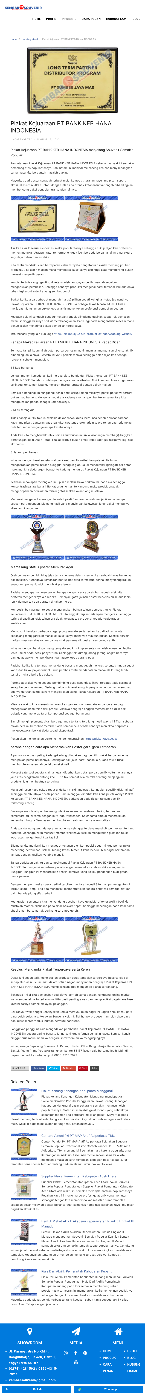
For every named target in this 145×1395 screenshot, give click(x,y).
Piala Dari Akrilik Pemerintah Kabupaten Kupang (76, 1271)
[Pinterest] (85, 1353)
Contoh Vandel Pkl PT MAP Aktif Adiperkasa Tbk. (78, 1136)
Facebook (39, 1068)
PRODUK (109, 1358)
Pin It (84, 1068)
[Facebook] (75, 1353)
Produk (68, 19)
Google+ (70, 1068)
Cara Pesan (91, 19)
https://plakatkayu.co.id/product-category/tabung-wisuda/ (93, 334)
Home (36, 19)
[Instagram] (65, 1353)
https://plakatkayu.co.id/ (101, 738)
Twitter (54, 1068)
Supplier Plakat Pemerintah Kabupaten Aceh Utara (78, 1176)
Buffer (94, 1068)
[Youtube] (75, 1361)
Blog (137, 19)
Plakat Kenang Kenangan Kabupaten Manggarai (77, 1091)
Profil (51, 19)
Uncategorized (30, 39)
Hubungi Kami (116, 19)
